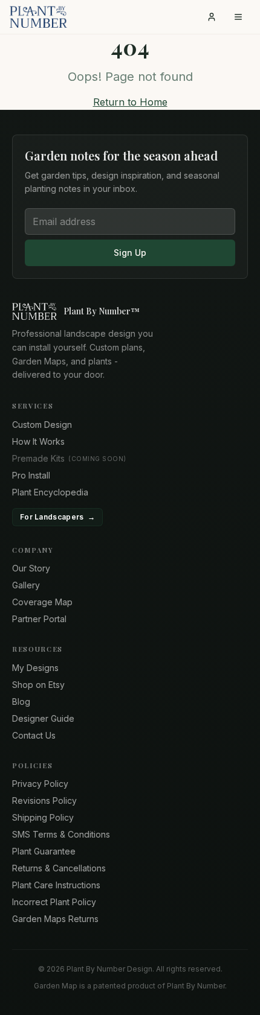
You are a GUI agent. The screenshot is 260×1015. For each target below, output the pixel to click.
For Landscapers (57, 516)
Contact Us (34, 735)
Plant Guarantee (44, 851)
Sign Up (130, 252)
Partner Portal (39, 619)
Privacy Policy (40, 783)
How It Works (38, 441)
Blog (21, 701)
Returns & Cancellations (59, 868)
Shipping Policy (43, 817)
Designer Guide (43, 718)
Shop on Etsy (38, 684)
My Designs (35, 668)
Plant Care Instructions (56, 885)
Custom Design (42, 424)
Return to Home (130, 102)
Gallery (26, 585)
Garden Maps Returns (55, 919)
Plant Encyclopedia (50, 492)
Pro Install (31, 475)
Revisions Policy (44, 800)
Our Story (31, 568)
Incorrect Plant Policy (54, 902)
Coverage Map (42, 602)
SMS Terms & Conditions (61, 834)
